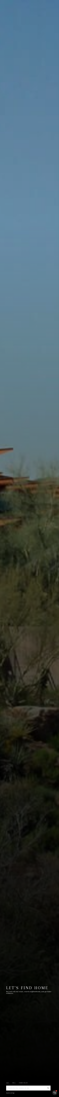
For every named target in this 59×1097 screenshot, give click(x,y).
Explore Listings (10, 1093)
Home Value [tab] (23, 1083)
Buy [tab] (8, 1083)
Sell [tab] (14, 1083)
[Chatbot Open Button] (54, 1092)
